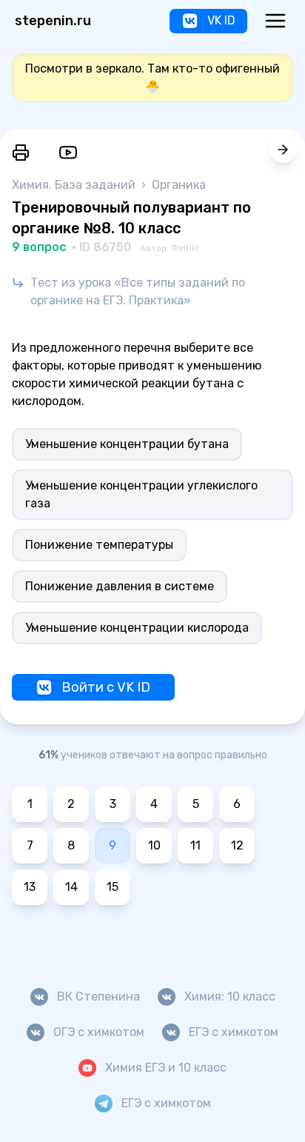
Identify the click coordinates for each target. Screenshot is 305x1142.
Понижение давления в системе (119, 586)
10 (154, 845)
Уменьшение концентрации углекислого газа (141, 494)
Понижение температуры (99, 545)
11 (195, 845)
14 (71, 887)
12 (237, 845)
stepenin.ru (53, 21)
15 (112, 887)
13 (30, 887)
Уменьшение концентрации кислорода (137, 628)
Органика (179, 185)
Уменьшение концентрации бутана (127, 444)
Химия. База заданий (75, 185)
